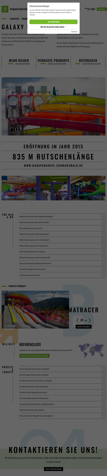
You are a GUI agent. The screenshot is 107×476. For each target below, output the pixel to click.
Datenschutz (74, 31)
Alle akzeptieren (53, 22)
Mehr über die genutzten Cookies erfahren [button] (52, 27)
